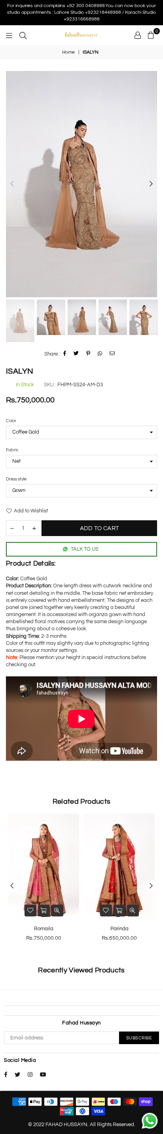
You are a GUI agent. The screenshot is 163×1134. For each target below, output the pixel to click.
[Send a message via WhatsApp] (149, 1121)
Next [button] (151, 184)
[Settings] (137, 35)
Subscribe (139, 1038)
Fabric (12, 450)
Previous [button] (12, 184)
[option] (81, 184)
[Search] (23, 35)
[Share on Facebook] (64, 354)
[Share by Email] (112, 354)
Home (68, 52)
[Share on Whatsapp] (100, 354)
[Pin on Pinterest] (88, 354)
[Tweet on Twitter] (76, 354)
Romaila (43, 928)
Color (11, 421)
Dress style (16, 479)
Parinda (119, 928)
